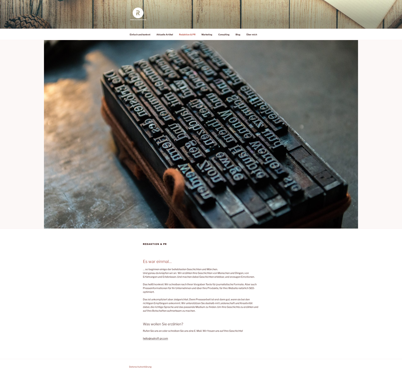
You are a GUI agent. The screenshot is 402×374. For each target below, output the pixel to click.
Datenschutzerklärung (140, 366)
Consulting (224, 34)
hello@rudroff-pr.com (155, 338)
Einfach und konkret (140, 34)
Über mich (251, 34)
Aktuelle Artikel (164, 34)
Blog (238, 34)
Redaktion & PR (187, 34)
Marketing (206, 34)
